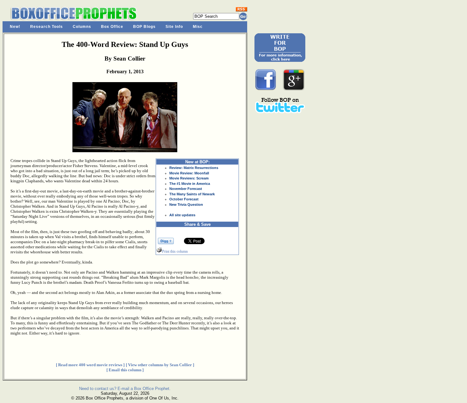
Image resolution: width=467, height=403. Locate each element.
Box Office (112, 26)
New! (15, 26)
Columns (82, 26)
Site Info (174, 26)
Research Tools (46, 26)
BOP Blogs (144, 26)
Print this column (175, 251)
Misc (198, 26)
